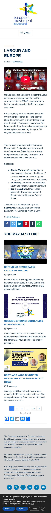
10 (33, 408)
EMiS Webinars (13, 217)
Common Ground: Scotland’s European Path (23, 323)
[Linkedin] (20, 224)
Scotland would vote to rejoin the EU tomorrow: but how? (24, 378)
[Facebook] (7, 224)
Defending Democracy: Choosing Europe (19, 269)
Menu (27, 33)
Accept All (8, 509)
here (32, 504)
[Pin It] (26, 224)
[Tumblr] (32, 224)
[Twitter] (13, 224)
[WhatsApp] (39, 224)
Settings (35, 509)
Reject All (22, 509)
